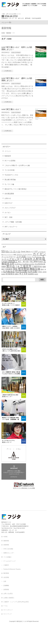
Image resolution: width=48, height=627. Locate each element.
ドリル (28, 257)
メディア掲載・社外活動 (13, 222)
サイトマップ (7, 614)
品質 (12, 264)
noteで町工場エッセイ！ (11, 109)
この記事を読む (7, 70)
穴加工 (40, 272)
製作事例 (6, 573)
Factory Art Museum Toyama (12, 569)
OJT (36, 252)
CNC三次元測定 (8, 549)
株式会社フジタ (21, 621)
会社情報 (6, 577)
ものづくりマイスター (24, 254)
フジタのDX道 (10, 170)
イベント (8, 151)
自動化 (16, 274)
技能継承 (8, 269)
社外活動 (32, 271)
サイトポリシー (8, 610)
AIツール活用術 (10, 161)
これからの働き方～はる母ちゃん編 (17, 165)
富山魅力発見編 (10, 179)
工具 (17, 266)
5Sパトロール (12, 251)
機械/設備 (35, 268)
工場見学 (25, 266)
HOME (5, 536)
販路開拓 (31, 274)
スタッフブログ (16, 52)
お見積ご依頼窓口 (8, 598)
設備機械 (6, 585)
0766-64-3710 (11, 16)
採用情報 (6, 589)
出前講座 (4, 262)
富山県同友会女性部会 (28, 264)
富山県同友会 (18, 264)
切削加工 (13, 261)
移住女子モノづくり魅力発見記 (15, 189)
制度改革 (8, 156)
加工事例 (34, 262)
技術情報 (6, 545)
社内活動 (21, 271)
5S (3, 251)
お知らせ (8, 198)
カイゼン (8, 212)
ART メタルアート (11, 227)
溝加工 (42, 269)
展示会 (10, 266)
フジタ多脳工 (7, 557)
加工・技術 (8, 217)
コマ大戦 (21, 256)
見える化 (23, 274)
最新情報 (6, 541)
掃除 (15, 269)
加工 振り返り (24, 262)
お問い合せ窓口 (8, 593)
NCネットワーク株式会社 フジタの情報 (24, 488)
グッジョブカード (8, 257)
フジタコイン (36, 257)
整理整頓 (23, 268)
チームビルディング (9, 561)
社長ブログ (8, 203)
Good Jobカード (27, 252)
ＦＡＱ (5, 606)
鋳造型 (36, 274)
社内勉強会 (9, 271)
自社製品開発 (9, 193)
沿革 (4, 581)
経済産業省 (10, 274)
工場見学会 (37, 266)
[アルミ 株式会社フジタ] (24, 4)
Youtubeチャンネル (11, 175)
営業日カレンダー (8, 553)
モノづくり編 (9, 184)
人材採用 (27, 259)
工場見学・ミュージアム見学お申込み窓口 (16, 602)
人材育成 (39, 259)
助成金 (40, 262)
